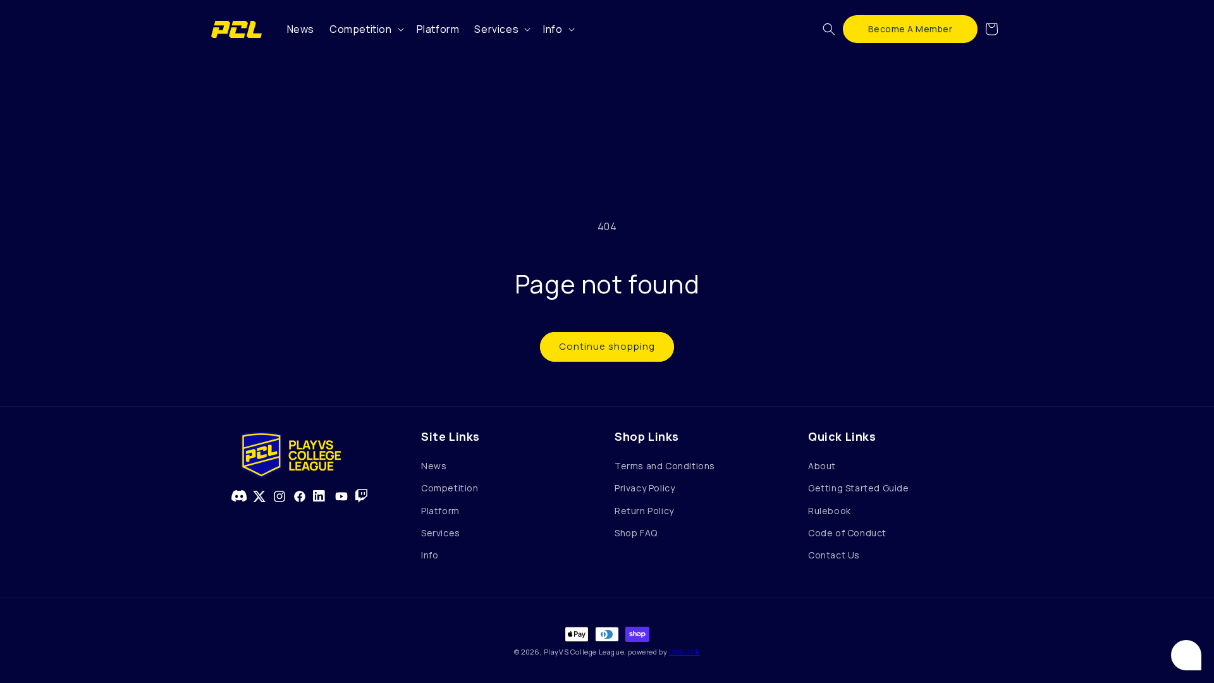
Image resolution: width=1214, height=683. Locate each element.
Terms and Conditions (665, 466)
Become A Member (910, 29)
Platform (440, 511)
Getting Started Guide (858, 488)
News (433, 466)
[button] (365, 29)
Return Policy (644, 511)
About (822, 466)
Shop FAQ (636, 533)
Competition (450, 488)
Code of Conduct (847, 533)
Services (440, 533)
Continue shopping (607, 346)
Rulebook (829, 511)
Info (429, 555)
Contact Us (834, 555)
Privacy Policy (645, 488)
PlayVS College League (584, 651)
